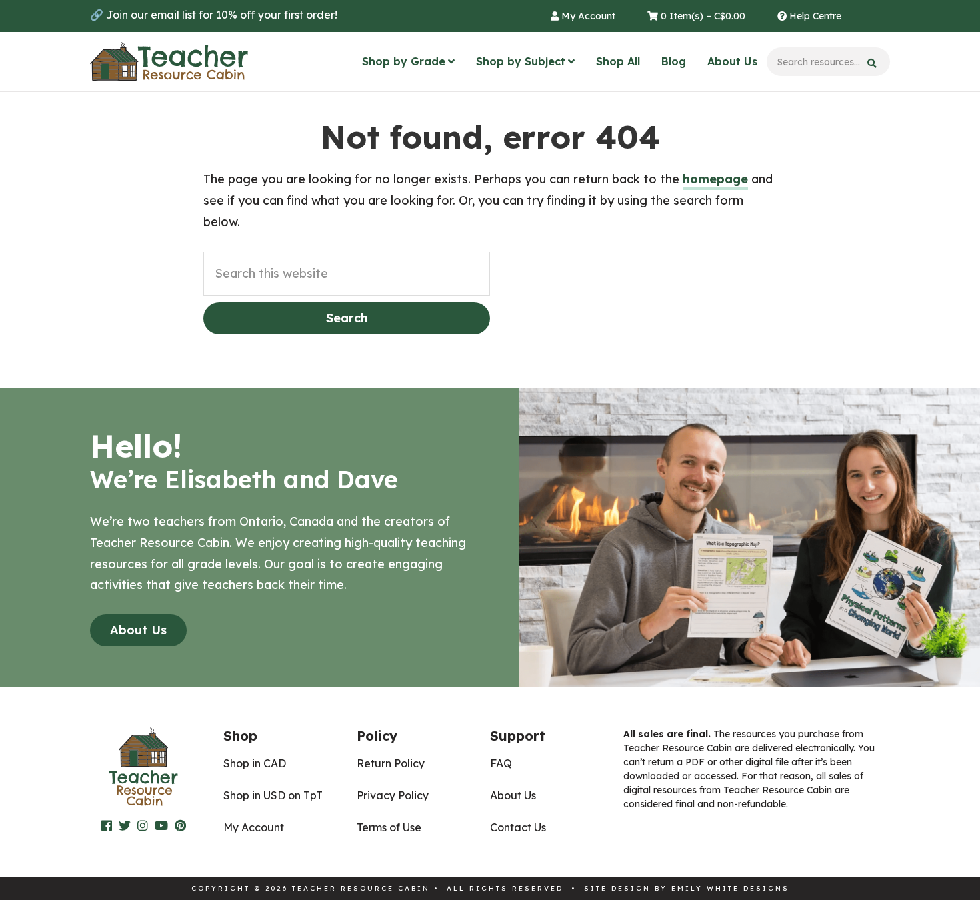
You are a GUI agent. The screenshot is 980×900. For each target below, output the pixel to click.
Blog (673, 61)
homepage (715, 179)
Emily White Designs (730, 888)
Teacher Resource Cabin (169, 62)
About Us (732, 61)
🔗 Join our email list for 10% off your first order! (213, 14)
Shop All (618, 61)
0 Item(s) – (701, 16)
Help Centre (814, 16)
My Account (587, 16)
